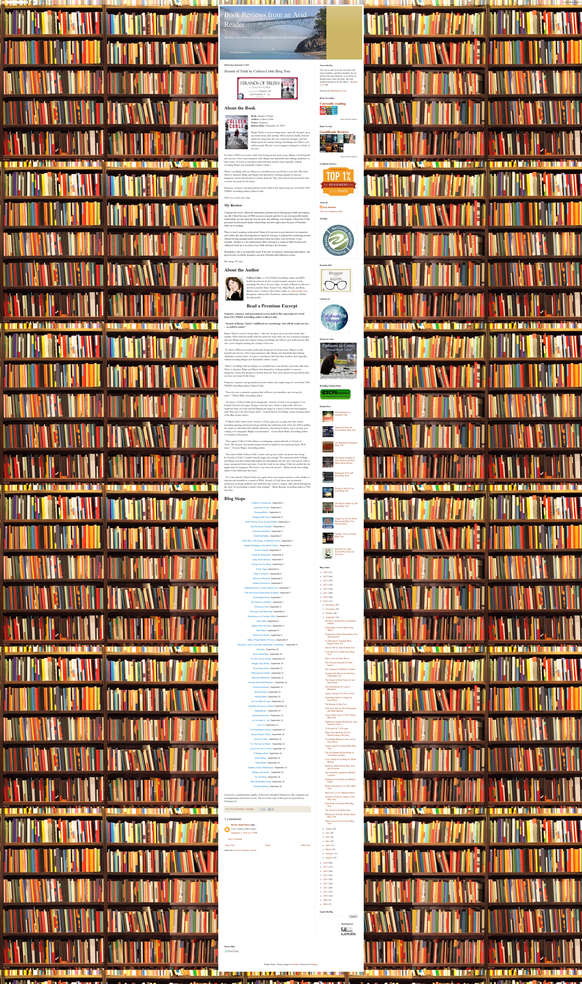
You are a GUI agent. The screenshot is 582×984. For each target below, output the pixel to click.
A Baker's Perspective (261, 503)
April (328, 845)
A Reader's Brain (261, 753)
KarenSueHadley (261, 536)
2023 (325, 584)
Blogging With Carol (261, 517)
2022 (325, 588)
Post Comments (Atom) (246, 850)
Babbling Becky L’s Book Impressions (261, 588)
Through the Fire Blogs (261, 564)
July (328, 832)
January (329, 857)
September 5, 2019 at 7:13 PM (244, 832)
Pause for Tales (261, 739)
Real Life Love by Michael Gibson (340, 792)
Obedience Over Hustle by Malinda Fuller (340, 780)
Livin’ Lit (260, 725)
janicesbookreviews (260, 715)
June (328, 836)
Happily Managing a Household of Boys (261, 545)
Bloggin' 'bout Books (261, 663)
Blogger (314, 964)
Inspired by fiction (261, 507)
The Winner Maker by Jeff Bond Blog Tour (346, 504)
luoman (296, 964)
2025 (325, 576)
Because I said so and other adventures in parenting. (261, 645)
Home (268, 845)
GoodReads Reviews (334, 131)
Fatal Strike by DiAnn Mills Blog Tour (339, 804)
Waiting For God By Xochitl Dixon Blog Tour (340, 815)
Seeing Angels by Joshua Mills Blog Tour (340, 747)
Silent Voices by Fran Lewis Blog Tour (339, 822)
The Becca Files (261, 607)
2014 (325, 879)
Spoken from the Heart (261, 626)
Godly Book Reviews (261, 559)
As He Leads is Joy (260, 720)
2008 (325, 904)
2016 (325, 871)
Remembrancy (260, 692)
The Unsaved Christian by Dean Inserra (338, 663)
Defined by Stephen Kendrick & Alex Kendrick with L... (341, 723)
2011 (325, 891)
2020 (325, 597)
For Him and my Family (261, 659)
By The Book (261, 777)
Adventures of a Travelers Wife (261, 616)
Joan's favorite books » (349, 119)
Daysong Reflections (261, 678)
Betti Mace (261, 630)
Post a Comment (235, 838)
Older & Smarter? (261, 574)
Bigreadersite (261, 711)
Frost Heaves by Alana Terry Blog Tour (340, 653)
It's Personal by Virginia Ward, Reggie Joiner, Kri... (338, 642)
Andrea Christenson (261, 583)
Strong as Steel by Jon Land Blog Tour (344, 489)
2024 (325, 580)
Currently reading (333, 103)
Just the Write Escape (261, 701)
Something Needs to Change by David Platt (338, 698)
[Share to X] (266, 809)
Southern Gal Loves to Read (260, 706)
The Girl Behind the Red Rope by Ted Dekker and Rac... (339, 753)
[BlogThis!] (263, 809)
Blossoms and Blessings (261, 611)
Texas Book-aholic (261, 668)
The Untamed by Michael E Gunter (340, 669)
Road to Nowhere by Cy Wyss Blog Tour (340, 787)
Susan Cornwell (261, 550)
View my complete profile (331, 211)
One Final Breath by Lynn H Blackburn (337, 688)
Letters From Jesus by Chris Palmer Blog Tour (340, 716)
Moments (261, 649)
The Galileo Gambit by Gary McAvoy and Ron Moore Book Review (345, 460)
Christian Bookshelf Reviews (261, 682)
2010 (325, 895)
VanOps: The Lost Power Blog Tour (346, 535)
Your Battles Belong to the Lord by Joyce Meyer (340, 740)
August (329, 828)
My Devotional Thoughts (261, 526)
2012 (325, 887)
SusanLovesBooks (261, 687)
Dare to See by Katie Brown (337, 658)
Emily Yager (261, 569)
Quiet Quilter (261, 758)
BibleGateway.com (339, 90)
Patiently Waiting (260, 786)
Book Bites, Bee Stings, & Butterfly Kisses (261, 541)
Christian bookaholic (261, 531)
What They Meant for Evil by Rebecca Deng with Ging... (338, 733)
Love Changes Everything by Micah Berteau (340, 760)
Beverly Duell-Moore (240, 824)
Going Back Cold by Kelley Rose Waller (339, 628)
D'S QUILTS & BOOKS (261, 602)
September (330, 617)
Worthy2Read (261, 697)
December (330, 604)
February (330, 853)
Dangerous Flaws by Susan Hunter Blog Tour (345, 428)
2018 (325, 862)
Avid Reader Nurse (261, 597)
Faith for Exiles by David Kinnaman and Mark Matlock (340, 709)
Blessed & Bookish (261, 578)
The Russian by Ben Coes (336, 704)
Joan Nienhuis (329, 207)
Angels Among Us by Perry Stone (339, 693)
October (329, 613)
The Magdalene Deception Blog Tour (346, 444)
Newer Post (230, 845)
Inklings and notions (261, 772)
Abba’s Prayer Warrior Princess (261, 640)
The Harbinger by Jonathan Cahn (342, 413)
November (330, 609)
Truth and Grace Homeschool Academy (261, 593)
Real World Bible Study (261, 782)
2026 (325, 572)
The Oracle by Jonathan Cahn (337, 810)
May (328, 841)
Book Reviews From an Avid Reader (261, 522)
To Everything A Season (260, 730)
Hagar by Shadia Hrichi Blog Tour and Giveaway (340, 767)
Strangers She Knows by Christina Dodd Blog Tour (340, 674)
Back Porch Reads (261, 635)
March (329, 849)
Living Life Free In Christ (261, 749)
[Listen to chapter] (327, 84)
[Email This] (261, 809)
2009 (325, 900)
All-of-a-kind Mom (261, 654)
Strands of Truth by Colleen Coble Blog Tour (340, 798)
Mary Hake (261, 621)
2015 (325, 875)
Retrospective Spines (260, 673)
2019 (325, 601)
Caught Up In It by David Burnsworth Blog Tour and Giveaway (346, 521)
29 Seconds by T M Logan (336, 728)
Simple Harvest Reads (261, 734)
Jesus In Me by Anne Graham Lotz (340, 647)
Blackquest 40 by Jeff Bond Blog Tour (344, 474)
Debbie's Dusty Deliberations (260, 767)
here (232, 197)
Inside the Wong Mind (261, 555)
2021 (325, 592)
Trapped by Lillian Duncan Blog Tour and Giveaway (341, 635)
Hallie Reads (260, 763)
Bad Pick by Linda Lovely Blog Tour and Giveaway (344, 552)
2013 (325, 883)
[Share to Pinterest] (272, 809)
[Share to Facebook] (269, 809)
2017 (325, 866)
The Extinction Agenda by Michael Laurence (340, 773)
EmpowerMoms (261, 512)
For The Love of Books (260, 744)
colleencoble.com (298, 290)
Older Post (305, 845)
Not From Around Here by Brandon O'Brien (340, 622)
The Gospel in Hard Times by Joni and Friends (340, 681)
